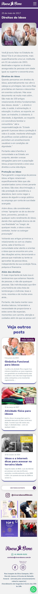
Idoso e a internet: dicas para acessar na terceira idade (18, 461)
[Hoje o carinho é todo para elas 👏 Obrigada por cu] (9, 509)
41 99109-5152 (20, 554)
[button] (33, 589)
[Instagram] (23, 567)
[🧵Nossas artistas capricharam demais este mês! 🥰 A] (28, 528)
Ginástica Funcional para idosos (17, 363)
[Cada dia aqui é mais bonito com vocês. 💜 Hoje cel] (9, 528)
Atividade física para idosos (18, 412)
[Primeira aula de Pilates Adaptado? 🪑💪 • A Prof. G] (28, 509)
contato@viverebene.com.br (19, 557)
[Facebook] (15, 567)
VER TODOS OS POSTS (17, 488)
